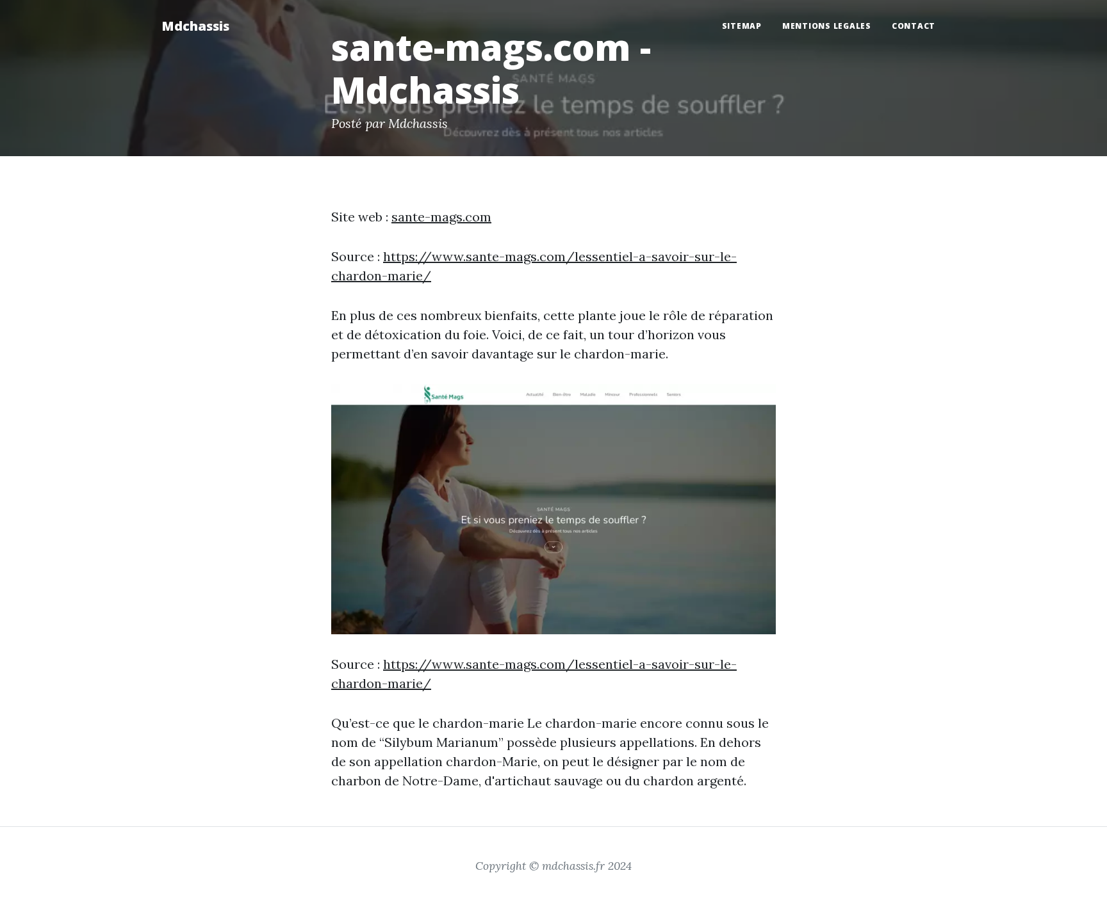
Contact (913, 25)
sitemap (742, 25)
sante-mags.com (441, 217)
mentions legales (826, 25)
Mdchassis (195, 26)
